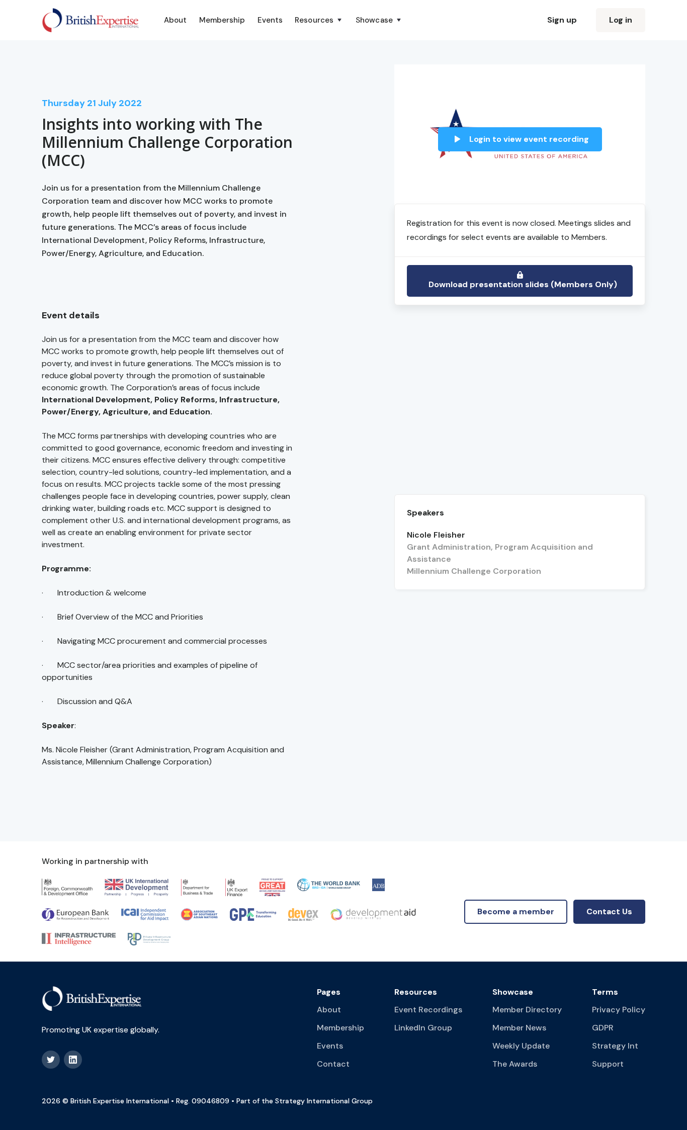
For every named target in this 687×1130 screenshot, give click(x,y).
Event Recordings (428, 1009)
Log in (620, 20)
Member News (519, 1027)
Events (270, 20)
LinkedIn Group (423, 1027)
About (175, 20)
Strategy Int (615, 1045)
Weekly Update (521, 1045)
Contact (333, 1064)
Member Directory (527, 1009)
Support (608, 1064)
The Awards (514, 1064)
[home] (91, 20)
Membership (222, 20)
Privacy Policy (618, 1009)
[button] (319, 20)
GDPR (603, 1027)
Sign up (562, 20)
